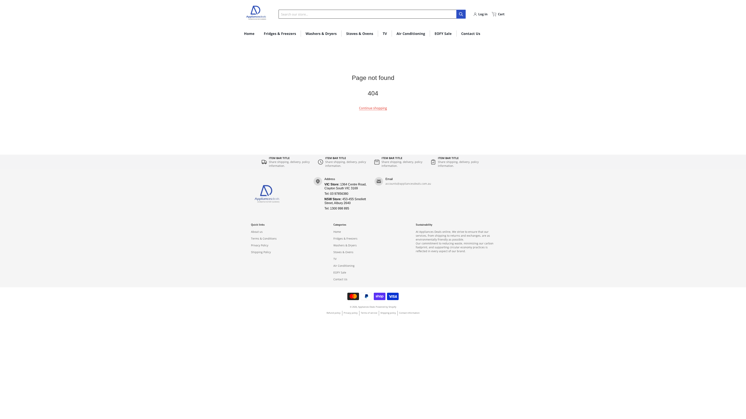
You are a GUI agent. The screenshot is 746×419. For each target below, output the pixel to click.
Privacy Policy (259, 245)
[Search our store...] (461, 14)
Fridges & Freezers (345, 238)
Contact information (409, 312)
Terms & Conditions (264, 238)
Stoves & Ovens (343, 252)
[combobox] (372, 14)
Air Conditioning (344, 266)
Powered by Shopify (386, 306)
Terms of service (369, 312)
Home (337, 232)
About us (257, 232)
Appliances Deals (366, 306)
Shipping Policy (261, 252)
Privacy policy (351, 312)
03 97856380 (339, 193)
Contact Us (340, 279)
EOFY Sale (339, 272)
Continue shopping (373, 108)
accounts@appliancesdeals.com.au (408, 183)
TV (334, 259)
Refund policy (334, 312)
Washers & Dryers (345, 245)
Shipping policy (388, 312)
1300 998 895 (339, 208)
